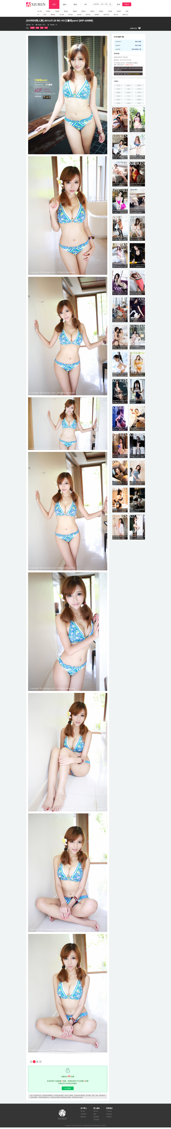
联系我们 (109, 1117)
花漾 (44, 15)
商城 (75, 4)
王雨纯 (139, 92)
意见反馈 (109, 1114)
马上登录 (68, 1088)
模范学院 (106, 15)
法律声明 (83, 1114)
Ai (38, 15)
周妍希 (128, 92)
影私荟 (88, 15)
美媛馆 (75, 11)
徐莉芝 (118, 99)
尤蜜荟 (57, 11)
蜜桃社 (84, 11)
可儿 (128, 96)
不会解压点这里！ (129, 64)
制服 (139, 103)
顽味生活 (125, 15)
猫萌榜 (97, 15)
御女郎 (79, 15)
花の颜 (62, 15)
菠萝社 (92, 11)
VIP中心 (95, 1111)
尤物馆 (110, 11)
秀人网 (40, 11)
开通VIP (126, 4)
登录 (118, 4)
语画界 (119, 11)
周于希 (139, 89)
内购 (127, 11)
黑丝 (128, 99)
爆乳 (128, 89)
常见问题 (96, 1119)
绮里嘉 (118, 96)
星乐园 (70, 15)
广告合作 (109, 1111)
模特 (64, 4)
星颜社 (101, 11)
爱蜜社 (48, 11)
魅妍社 (66, 11)
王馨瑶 (139, 96)
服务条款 (83, 1117)
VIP (85, 4)
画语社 (118, 89)
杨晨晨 (118, 92)
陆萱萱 (139, 99)
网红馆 (116, 15)
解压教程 (96, 1117)
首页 (54, 4)
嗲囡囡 (53, 15)
